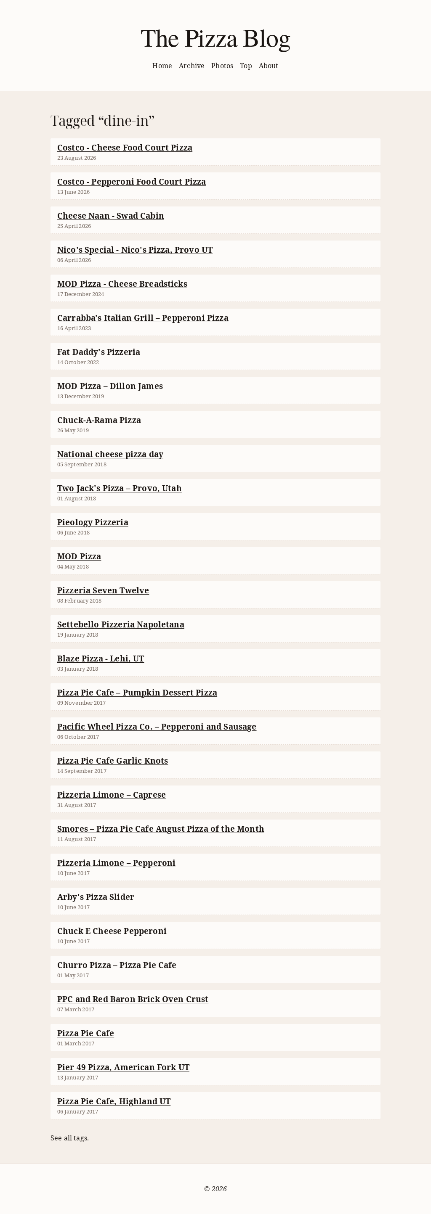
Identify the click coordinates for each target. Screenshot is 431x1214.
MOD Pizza (79, 556)
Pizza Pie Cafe (85, 1033)
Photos (222, 65)
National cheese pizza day (110, 454)
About (269, 65)
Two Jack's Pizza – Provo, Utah (119, 488)
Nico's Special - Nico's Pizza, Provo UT (135, 249)
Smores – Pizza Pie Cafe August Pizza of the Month (160, 828)
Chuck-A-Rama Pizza (99, 420)
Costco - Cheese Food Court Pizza (124, 147)
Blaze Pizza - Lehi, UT (100, 658)
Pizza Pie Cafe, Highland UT (113, 1101)
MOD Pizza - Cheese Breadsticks (122, 283)
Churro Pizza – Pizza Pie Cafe (117, 965)
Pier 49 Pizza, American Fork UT (123, 1067)
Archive (192, 65)
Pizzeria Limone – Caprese (111, 794)
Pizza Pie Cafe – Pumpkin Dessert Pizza (137, 692)
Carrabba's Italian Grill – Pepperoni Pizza (143, 317)
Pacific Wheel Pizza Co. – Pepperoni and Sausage (157, 726)
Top (246, 65)
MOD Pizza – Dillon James (110, 386)
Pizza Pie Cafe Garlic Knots (112, 760)
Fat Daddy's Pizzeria (98, 351)
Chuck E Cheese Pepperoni (112, 931)
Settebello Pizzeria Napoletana (120, 624)
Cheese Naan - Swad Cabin (110, 215)
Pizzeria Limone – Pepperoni (116, 862)
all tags (75, 1138)
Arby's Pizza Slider (95, 896)
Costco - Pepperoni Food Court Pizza (131, 181)
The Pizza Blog (215, 37)
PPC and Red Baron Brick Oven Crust (132, 999)
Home (162, 65)
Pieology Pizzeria (92, 522)
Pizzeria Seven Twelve (103, 590)
